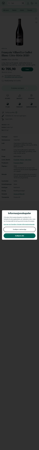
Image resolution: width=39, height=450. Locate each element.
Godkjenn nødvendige (19, 229)
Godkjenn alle (19, 236)
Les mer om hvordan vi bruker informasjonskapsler (19, 224)
